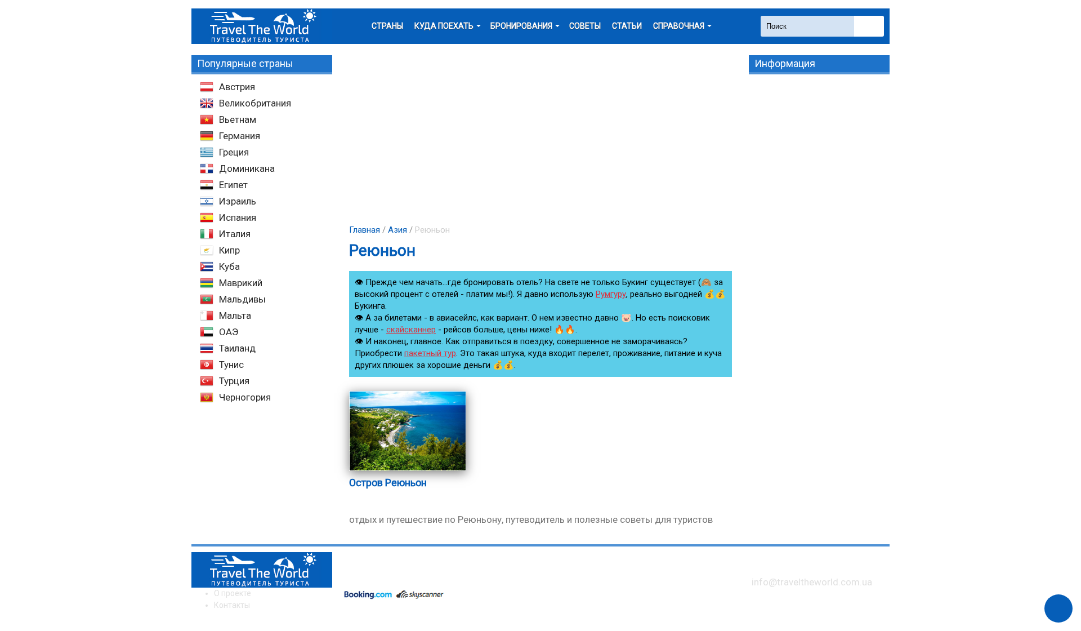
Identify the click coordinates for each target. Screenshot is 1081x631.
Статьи (627, 25)
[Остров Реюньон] (407, 470)
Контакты (232, 605)
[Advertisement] (540, 134)
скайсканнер (411, 330)
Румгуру (611, 294)
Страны (387, 25)
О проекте (232, 593)
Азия (397, 230)
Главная (364, 230)
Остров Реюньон (388, 482)
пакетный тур (430, 353)
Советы (585, 25)
